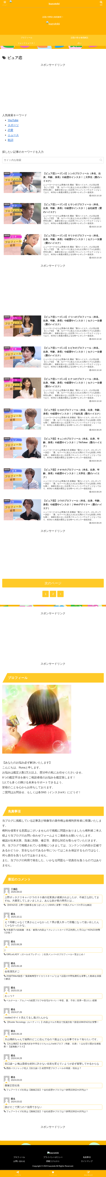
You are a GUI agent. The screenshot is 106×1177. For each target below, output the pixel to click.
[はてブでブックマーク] (64, 693)
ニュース (13, 135)
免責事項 (87, 1157)
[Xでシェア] (17, 693)
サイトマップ (87, 1161)
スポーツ (13, 125)
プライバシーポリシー (53, 1157)
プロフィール (19, 1157)
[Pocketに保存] (88, 693)
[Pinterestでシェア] (41, 700)
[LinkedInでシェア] (64, 700)
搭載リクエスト (53, 1161)
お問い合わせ (19, 1161)
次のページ (53, 583)
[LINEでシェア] (17, 700)
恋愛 (10, 130)
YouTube (13, 120)
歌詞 (10, 139)
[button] (101, 160)
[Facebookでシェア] (41, 693)
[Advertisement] (53, 86)
